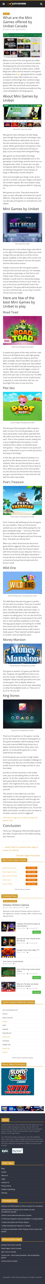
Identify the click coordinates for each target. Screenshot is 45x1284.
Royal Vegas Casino (9, 872)
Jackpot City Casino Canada (11, 1245)
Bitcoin (5, 1052)
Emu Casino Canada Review (13, 961)
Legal (3, 1179)
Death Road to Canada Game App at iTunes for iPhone (20, 849)
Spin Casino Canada (10, 876)
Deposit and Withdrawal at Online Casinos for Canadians (22, 1206)
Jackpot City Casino (9, 868)
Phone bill (6, 1037)
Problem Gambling (8, 1189)
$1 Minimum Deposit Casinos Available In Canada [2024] (22, 1219)
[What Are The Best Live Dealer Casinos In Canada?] (8, 983)
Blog (2, 1168)
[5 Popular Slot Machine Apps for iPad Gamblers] (8, 923)
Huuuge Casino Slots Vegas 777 (28, 950)
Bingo (18, 74)
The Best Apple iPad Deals (29, 855)
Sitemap (4, 1193)
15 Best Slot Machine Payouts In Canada (16, 1226)
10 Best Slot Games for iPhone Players (15, 1222)
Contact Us (5, 1182)
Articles (6, 14)
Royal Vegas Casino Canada (11, 1248)
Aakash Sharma (20, 907)
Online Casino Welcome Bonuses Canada (16, 1215)
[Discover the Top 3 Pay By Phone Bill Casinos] (8, 938)
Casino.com (7, 880)
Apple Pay (6, 1048)
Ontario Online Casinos (16, 904)
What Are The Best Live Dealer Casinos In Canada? (28, 985)
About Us (4, 1175)
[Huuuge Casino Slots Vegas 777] (8, 949)
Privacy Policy (6, 1186)
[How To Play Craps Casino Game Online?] (8, 968)
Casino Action (7, 884)
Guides (3, 1172)
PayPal (5, 1021)
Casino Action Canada (9, 1261)
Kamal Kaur (21, 29)
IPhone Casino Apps (10, 901)
